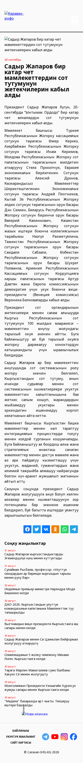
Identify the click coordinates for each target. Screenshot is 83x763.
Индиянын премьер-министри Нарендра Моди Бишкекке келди (39, 591)
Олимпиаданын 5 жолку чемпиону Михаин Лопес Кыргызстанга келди (36, 657)
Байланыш (20, 731)
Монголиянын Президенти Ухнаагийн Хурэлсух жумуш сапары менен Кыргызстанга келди (40, 688)
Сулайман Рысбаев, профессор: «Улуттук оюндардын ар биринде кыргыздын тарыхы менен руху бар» (37, 573)
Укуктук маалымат (20, 737)
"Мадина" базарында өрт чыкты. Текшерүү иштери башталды (36, 703)
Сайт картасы (20, 742)
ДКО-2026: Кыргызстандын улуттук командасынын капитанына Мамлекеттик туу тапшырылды (39, 608)
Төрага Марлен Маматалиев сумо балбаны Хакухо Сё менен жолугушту (37, 672)
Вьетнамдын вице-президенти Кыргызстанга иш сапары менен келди (41, 626)
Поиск (75, 23)
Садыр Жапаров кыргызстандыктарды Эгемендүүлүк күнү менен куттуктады (33, 556)
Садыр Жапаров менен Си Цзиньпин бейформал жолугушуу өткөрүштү (41, 641)
